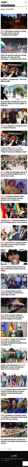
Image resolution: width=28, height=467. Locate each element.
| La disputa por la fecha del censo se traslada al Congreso (14, 126)
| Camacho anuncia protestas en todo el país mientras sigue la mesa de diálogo (13, 268)
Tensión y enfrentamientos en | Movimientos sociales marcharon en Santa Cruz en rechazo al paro (13, 367)
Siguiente (9, 449)
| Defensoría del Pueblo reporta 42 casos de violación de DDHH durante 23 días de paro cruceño (14, 174)
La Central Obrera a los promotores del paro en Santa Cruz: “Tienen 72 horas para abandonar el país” (14, 150)
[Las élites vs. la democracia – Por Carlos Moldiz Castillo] (14, 69)
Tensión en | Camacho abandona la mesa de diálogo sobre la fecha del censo (14, 221)
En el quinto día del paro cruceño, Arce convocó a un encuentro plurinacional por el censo (14, 441)
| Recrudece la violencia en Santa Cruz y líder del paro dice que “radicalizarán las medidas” (13, 33)
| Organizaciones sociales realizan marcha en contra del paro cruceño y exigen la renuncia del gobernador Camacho (14, 392)
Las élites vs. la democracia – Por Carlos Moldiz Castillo (14, 80)
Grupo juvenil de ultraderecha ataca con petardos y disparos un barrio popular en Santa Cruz (14, 103)
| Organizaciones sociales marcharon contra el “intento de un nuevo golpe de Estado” (12, 293)
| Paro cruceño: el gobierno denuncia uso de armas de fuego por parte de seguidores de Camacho (12, 317)
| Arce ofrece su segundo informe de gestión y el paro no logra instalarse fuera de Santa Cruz (14, 244)
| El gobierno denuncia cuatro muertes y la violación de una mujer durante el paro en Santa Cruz (12, 198)
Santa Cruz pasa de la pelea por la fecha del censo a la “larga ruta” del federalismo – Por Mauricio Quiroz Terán (13, 57)
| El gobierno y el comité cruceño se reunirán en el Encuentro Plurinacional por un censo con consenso (14, 417)
